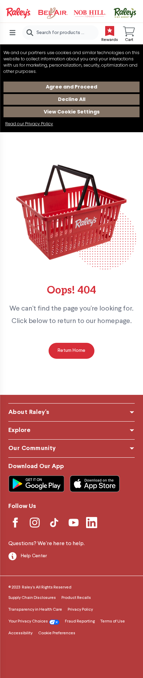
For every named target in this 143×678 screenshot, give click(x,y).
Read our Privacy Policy (29, 124)
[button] (129, 33)
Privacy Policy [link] (80, 610)
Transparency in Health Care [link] (35, 610)
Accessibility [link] (20, 633)
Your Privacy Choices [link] (28, 621)
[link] (71, 13)
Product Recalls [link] (76, 598)
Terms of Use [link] (112, 621)
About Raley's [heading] (29, 412)
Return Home (71, 350)
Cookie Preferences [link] (56, 633)
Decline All (71, 99)
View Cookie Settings (72, 111)
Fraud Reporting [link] (80, 621)
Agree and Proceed (71, 86)
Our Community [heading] (32, 448)
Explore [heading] (19, 430)
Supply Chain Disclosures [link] (32, 598)
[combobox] (60, 32)
